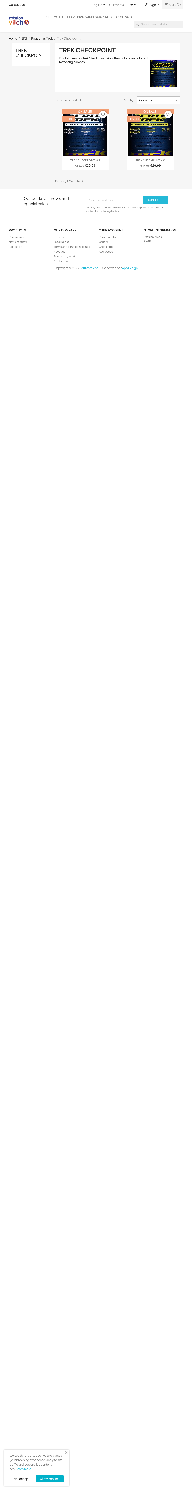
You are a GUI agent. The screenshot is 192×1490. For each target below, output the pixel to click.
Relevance (158, 100)
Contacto (125, 17)
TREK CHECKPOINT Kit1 (85, 160)
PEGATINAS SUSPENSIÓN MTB (89, 17)
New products (18, 242)
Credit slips (106, 246)
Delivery (59, 237)
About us (59, 251)
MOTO (58, 17)
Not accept (21, 1479)
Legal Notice (62, 242)
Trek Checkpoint (29, 52)
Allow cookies (50, 1479)
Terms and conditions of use (72, 246)
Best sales (15, 246)
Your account (111, 230)
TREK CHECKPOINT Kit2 (151, 160)
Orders (103, 242)
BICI (46, 17)
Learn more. (24, 1469)
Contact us (17, 5)
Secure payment (64, 256)
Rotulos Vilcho (89, 268)
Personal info (107, 237)
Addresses (106, 251)
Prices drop (16, 237)
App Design (130, 268)
